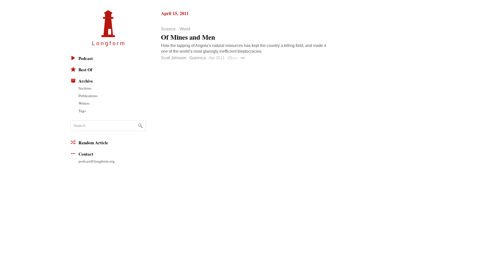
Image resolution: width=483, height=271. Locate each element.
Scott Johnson (173, 58)
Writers (84, 103)
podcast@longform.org (96, 161)
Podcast (85, 58)
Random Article (93, 143)
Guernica (197, 58)
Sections (85, 88)
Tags (82, 110)
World (185, 29)
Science (168, 29)
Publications (88, 95)
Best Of (85, 69)
